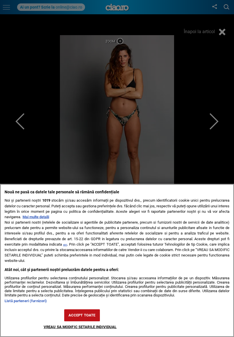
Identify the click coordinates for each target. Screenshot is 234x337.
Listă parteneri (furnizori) (26, 301)
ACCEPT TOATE (82, 315)
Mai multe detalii (36, 217)
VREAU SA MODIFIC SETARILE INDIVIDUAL (80, 327)
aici (65, 244)
